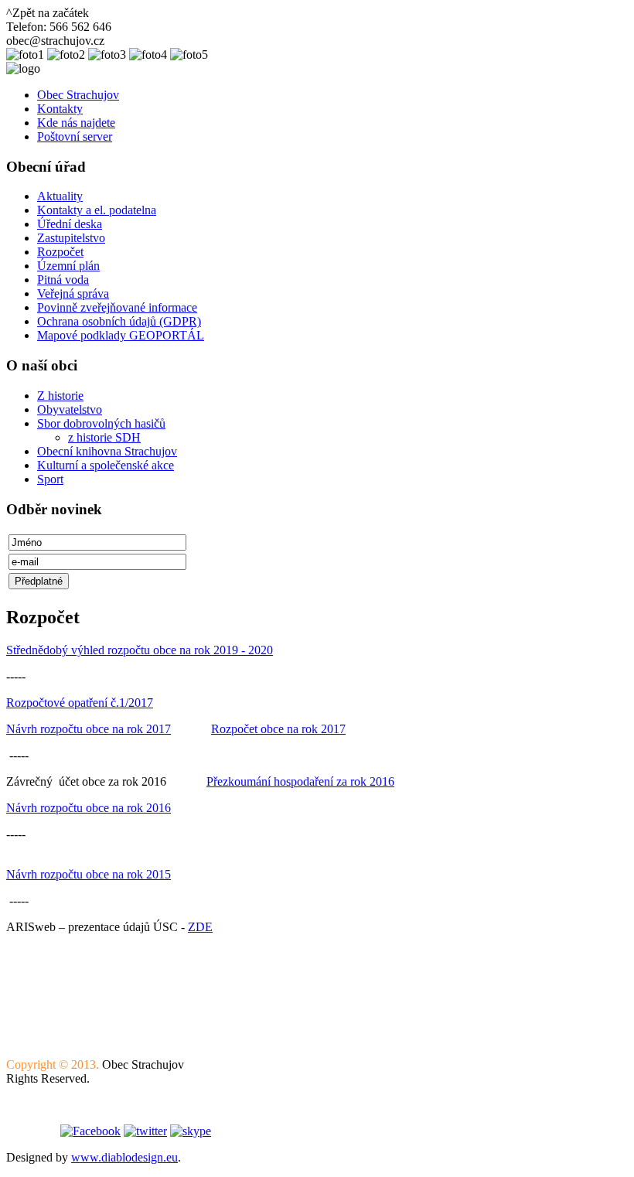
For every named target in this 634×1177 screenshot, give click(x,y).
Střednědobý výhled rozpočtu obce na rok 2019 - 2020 (139, 650)
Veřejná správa (73, 293)
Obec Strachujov (78, 94)
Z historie (60, 395)
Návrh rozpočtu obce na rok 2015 (88, 874)
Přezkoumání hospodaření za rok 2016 (300, 781)
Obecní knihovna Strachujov (107, 451)
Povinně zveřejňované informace (117, 307)
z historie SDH (104, 437)
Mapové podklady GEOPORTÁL (120, 335)
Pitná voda (63, 279)
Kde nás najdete (76, 122)
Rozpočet (60, 251)
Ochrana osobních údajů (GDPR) (119, 321)
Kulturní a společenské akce (105, 465)
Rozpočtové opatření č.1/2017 (79, 702)
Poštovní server (74, 136)
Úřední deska (69, 223)
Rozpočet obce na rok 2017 (278, 728)
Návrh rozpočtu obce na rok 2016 (88, 807)
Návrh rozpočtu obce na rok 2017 (88, 728)
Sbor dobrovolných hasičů (101, 423)
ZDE (200, 926)
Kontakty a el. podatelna (96, 210)
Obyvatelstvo (69, 409)
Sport (50, 479)
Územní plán (68, 265)
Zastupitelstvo (71, 237)
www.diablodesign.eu (124, 1157)
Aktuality (60, 196)
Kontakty (60, 108)
